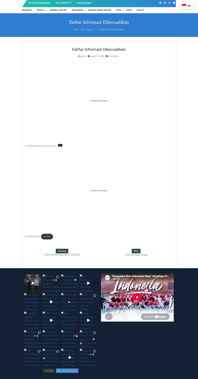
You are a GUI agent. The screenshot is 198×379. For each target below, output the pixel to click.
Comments (114, 56)
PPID (118, 10)
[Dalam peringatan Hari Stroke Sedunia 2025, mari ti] (88, 301)
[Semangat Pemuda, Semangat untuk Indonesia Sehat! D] (32, 320)
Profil (40, 10)
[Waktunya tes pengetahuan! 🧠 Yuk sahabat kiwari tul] (70, 283)
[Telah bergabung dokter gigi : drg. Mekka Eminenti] (70, 320)
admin (83, 56)
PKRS (129, 10)
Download (47, 236)
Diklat (140, 10)
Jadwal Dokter (58, 10)
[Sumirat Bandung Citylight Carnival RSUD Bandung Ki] (88, 320)
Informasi (77, 10)
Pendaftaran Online (99, 10)
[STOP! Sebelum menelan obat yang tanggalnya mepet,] (51, 320)
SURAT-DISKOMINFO (32, 236)
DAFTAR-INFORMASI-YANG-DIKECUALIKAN (41, 146)
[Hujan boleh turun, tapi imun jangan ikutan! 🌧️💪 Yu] (88, 339)
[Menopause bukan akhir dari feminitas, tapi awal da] (70, 357)
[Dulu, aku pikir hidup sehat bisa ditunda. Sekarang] (32, 283)
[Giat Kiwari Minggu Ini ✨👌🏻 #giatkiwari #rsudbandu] (51, 283)
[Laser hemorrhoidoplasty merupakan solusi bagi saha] (32, 357)
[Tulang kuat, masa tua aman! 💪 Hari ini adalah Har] (51, 357)
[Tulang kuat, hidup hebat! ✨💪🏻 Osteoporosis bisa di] (70, 339)
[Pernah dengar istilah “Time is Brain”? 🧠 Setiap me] (51, 301)
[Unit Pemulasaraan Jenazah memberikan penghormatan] (88, 283)
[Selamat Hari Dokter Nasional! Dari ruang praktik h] (51, 339)
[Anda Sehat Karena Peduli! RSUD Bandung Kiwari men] (32, 301)
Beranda (27, 10)
